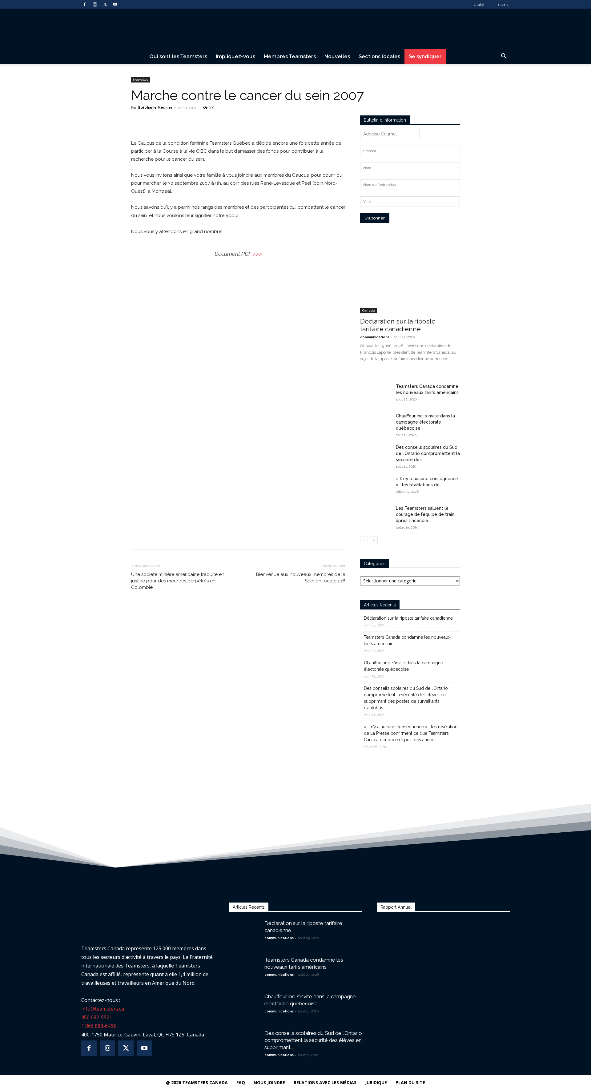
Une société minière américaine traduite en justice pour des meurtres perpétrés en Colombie (177, 581)
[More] (223, 121)
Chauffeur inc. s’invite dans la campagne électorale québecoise (425, 422)
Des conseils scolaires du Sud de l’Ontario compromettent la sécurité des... (428, 453)
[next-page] (374, 540)
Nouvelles (337, 56)
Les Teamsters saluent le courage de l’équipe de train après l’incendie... (425, 514)
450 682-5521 (96, 1017)
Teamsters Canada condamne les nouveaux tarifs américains (407, 640)
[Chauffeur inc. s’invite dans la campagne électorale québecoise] (375, 423)
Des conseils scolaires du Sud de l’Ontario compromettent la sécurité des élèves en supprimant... (313, 1040)
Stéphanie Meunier (155, 108)
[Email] (209, 121)
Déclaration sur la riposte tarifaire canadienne (398, 325)
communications (374, 337)
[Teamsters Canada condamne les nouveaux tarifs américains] (375, 394)
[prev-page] (364, 540)
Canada (368, 310)
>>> (257, 254)
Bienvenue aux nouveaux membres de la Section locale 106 (300, 578)
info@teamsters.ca (102, 1008)
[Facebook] (84, 4)
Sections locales (379, 56)
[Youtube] (115, 4)
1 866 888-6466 (98, 1026)
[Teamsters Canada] (295, 29)
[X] (105, 4)
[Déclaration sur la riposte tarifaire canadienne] (410, 277)
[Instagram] (94, 4)
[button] (503, 57)
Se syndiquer (425, 56)
